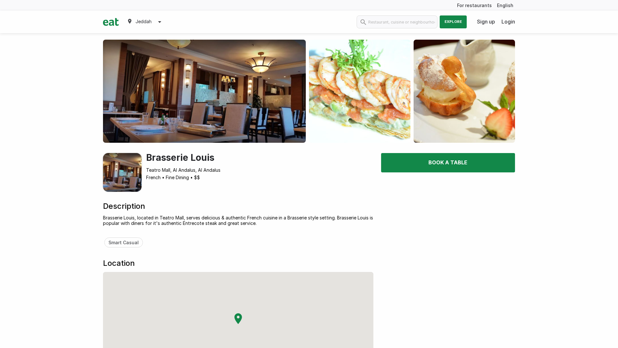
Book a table (447, 162)
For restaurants (474, 5)
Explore (453, 21)
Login (508, 21)
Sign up (486, 21)
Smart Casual (123, 242)
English (505, 5)
